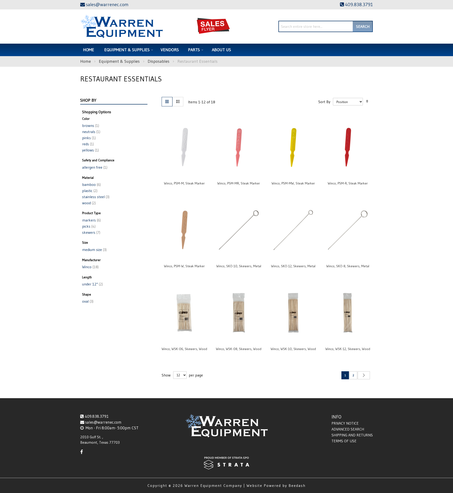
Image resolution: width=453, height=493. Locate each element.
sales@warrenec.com (103, 422)
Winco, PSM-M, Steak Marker (184, 183)
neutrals (90, 131)
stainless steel (95, 196)
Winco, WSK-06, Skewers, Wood (184, 349)
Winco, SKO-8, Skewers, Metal (347, 266)
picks (88, 226)
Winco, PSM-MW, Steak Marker (293, 183)
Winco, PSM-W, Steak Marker (184, 266)
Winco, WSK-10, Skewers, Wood (293, 349)
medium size (94, 249)
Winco (90, 266)
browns (90, 125)
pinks (88, 137)
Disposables (159, 61)
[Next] (364, 375)
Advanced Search (347, 429)
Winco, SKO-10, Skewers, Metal (238, 266)
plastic (89, 190)
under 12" (92, 284)
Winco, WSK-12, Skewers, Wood (347, 349)
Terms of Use (344, 441)
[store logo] (121, 26)
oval (87, 301)
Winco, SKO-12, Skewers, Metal (293, 266)
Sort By (324, 101)
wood (88, 203)
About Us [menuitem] (221, 49)
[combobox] (325, 26)
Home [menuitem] (88, 49)
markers (91, 220)
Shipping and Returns (352, 435)
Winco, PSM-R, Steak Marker (348, 183)
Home (86, 61)
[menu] (227, 50)
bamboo (91, 184)
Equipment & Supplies (120, 61)
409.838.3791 (97, 416)
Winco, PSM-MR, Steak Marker (238, 183)
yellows (90, 150)
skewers (90, 232)
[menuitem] (127, 50)
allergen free (94, 167)
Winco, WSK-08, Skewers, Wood (238, 349)
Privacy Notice (345, 423)
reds (87, 144)
